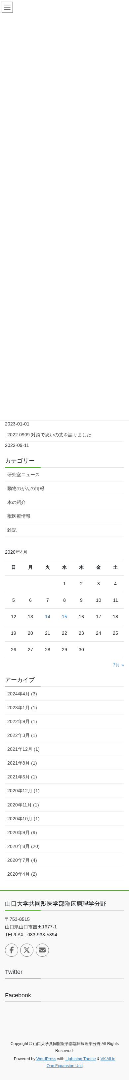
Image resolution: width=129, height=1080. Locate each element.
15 (64, 616)
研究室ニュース (23, 474)
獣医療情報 (18, 516)
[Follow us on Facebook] (11, 950)
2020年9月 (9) (22, 832)
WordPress (46, 1059)
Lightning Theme (80, 1059)
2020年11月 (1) (23, 804)
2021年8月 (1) (22, 763)
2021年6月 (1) (22, 776)
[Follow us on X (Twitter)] (26, 950)
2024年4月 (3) (22, 693)
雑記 (12, 530)
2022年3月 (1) (22, 735)
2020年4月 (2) (22, 874)
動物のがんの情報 (25, 488)
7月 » (118, 664)
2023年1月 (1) (22, 707)
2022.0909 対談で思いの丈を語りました (49, 434)
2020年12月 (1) (23, 790)
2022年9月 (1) (22, 721)
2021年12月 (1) (23, 749)
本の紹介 (16, 502)
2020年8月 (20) (23, 846)
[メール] (42, 950)
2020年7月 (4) (22, 860)
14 (47, 616)
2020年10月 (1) (23, 818)
